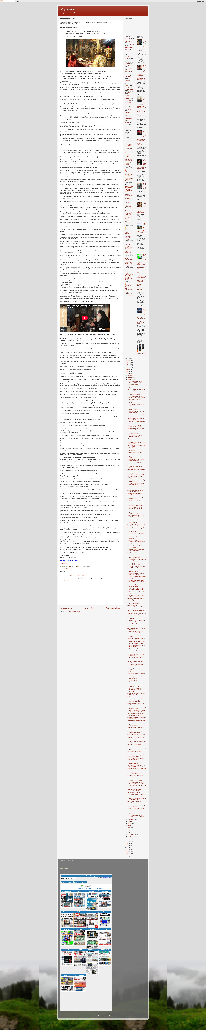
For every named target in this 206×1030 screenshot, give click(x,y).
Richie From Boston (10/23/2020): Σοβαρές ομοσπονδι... (136, 704)
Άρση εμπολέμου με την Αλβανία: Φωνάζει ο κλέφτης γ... (135, 665)
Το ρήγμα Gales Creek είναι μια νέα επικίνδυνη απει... (136, 646)
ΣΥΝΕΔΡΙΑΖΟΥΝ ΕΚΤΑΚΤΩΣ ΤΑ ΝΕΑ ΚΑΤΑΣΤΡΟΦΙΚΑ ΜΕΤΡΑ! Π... (136, 541)
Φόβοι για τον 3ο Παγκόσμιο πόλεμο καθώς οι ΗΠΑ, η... (136, 769)
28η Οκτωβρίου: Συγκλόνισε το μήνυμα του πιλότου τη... (135, 553)
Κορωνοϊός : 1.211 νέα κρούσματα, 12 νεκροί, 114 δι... (136, 497)
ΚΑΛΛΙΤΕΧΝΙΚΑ (129, 77)
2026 (127, 360)
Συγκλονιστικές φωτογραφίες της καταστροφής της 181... (135, 685)
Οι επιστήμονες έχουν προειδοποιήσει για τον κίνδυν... (136, 473)
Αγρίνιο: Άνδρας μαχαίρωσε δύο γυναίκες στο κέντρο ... (135, 658)
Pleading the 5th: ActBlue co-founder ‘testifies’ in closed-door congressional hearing (129, 263)
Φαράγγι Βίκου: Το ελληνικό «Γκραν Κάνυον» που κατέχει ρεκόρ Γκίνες (129, 250)
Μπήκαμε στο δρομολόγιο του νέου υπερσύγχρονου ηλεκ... (136, 674)
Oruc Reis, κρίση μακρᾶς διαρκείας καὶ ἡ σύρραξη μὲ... (136, 599)
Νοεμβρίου (130, 377)
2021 (127, 371)
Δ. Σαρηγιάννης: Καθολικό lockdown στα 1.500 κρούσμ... (136, 560)
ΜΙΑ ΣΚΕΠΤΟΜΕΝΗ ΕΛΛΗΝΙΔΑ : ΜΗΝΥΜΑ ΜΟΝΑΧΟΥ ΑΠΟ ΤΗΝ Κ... (136, 581)
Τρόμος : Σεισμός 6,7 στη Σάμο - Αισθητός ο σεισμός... (135, 436)
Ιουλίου (130, 823)
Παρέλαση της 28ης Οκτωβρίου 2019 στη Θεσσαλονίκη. (135, 563)
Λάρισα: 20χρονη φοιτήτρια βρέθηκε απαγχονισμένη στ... (136, 450)
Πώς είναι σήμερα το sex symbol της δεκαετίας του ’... (136, 534)
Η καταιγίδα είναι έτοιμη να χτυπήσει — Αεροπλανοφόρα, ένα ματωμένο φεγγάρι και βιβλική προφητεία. (141, 137)
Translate (130, 134)
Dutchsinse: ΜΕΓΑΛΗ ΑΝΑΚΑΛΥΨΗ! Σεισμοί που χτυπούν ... (136, 614)
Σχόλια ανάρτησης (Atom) (73, 611)
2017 (127, 843)
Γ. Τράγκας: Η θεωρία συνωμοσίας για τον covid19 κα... (136, 621)
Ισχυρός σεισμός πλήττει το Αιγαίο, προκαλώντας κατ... (136, 432)
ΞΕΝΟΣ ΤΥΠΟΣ (129, 89)
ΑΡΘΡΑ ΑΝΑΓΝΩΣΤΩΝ (128, 41)
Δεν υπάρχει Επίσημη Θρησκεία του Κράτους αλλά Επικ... (136, 629)
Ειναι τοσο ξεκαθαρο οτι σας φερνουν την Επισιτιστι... (134, 585)
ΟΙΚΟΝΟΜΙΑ (128, 92)
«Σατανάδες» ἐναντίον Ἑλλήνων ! (135, 543)
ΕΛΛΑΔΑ (127, 63)
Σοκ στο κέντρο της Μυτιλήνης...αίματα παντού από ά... (136, 682)
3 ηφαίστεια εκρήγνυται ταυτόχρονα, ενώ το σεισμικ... (136, 735)
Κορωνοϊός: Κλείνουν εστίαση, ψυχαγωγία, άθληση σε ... (135, 393)
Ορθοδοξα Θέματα (128, 286)
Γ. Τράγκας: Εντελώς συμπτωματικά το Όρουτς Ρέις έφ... (136, 799)
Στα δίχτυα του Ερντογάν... (134, 792)
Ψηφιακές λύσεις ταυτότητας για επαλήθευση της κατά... (135, 809)
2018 (127, 841)
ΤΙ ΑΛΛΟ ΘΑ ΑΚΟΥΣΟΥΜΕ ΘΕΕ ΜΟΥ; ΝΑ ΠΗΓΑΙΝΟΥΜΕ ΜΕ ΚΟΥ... (135, 509)
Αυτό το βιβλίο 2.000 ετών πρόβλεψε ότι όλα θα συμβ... (136, 694)
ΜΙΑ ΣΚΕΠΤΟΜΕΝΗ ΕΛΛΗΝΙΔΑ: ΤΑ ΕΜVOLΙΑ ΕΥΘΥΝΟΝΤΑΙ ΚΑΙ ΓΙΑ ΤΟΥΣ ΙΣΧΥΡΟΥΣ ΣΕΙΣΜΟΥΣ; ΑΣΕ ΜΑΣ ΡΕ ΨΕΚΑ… (141, 316)
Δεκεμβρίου (131, 375)
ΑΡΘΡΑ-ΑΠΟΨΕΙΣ (69, 568)
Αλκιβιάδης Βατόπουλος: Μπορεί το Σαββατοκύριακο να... (136, 460)
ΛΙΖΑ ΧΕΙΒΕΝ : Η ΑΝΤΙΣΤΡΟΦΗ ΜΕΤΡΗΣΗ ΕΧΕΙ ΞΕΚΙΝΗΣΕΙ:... (135, 589)
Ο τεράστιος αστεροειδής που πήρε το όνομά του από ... (136, 525)
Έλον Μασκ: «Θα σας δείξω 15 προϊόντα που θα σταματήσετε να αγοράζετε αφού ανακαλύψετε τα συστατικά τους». (141, 72)
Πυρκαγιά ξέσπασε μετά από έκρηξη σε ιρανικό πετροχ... (136, 707)
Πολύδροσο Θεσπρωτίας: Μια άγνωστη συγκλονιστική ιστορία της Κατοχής (128, 236)
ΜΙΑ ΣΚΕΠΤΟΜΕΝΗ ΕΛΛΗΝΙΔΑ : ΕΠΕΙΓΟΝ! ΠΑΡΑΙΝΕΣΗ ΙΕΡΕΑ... (136, 783)
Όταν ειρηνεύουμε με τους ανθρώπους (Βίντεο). (129, 290)
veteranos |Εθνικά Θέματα (128, 155)
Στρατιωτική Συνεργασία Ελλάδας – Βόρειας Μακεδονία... (136, 408)
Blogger (111, 1016)
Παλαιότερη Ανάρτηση (113, 608)
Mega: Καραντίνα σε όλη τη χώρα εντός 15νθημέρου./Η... (135, 516)
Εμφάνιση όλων (131, 295)
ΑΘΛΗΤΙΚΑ (127, 38)
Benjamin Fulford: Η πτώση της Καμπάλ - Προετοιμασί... (135, 776)
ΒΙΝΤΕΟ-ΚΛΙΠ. (128, 53)
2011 (127, 856)
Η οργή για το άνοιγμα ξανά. (134, 519)
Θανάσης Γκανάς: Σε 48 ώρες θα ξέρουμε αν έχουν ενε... (135, 419)
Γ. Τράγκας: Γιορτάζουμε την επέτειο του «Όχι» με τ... (136, 577)
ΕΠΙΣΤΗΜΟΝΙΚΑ (129, 68)
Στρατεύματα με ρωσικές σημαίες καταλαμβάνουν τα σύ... (135, 731)
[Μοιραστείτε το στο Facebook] (88, 566)
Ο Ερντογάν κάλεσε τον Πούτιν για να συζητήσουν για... (136, 570)
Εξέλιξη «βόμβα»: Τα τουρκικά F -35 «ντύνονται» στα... (136, 677)
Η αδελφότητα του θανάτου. (134, 648)
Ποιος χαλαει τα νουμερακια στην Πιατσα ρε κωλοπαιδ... (135, 790)
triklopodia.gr (64, 563)
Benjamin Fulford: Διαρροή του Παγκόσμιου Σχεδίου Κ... (135, 700)
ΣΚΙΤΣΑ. (127, 106)
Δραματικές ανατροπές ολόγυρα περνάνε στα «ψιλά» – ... (135, 491)
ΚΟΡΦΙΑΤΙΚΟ (128, 82)
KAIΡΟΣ (127, 122)
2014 (127, 849)
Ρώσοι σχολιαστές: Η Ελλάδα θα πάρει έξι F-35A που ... (135, 463)
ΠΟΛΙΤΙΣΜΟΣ (128, 102)
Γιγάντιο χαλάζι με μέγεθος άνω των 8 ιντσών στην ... (136, 422)
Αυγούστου (131, 821)
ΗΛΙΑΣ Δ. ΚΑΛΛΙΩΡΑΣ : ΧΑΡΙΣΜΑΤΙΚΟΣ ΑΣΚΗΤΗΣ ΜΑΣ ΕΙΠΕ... (136, 386)
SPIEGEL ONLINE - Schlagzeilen (128, 173)
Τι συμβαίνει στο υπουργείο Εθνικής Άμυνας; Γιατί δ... (136, 748)
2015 (127, 847)
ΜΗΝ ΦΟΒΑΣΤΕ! (131, 671)
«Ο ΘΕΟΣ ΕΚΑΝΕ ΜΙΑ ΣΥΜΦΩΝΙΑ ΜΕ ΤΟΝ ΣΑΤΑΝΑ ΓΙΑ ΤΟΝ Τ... (136, 738)
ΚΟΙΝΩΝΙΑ (127, 80)
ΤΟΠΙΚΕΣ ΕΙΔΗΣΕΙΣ (127, 116)
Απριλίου (130, 830)
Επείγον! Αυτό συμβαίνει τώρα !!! (135, 528)
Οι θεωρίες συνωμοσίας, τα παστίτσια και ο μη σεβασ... (135, 802)
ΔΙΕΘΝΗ (127, 58)
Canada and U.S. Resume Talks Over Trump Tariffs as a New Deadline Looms (129, 277)
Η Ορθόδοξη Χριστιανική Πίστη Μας (128, 213)
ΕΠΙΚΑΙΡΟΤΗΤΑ (129, 65)
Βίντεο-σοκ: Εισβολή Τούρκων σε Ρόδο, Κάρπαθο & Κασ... (135, 550)
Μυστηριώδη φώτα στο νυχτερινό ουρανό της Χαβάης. (135, 574)
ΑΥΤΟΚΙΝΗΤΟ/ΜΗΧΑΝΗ (128, 48)
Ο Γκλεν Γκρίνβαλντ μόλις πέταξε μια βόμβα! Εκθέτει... (136, 480)
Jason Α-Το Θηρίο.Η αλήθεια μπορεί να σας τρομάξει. (136, 805)
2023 (127, 367)
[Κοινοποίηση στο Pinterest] (89, 566)
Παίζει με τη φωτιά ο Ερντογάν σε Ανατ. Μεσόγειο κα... (135, 484)
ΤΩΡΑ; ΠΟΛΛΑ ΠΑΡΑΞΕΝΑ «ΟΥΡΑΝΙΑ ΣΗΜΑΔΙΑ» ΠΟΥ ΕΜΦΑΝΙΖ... (135, 690)
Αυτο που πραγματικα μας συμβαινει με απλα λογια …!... (136, 718)
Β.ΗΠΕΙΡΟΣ (128, 51)
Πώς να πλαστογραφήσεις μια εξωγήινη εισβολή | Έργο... (135, 425)
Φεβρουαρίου (131, 834)
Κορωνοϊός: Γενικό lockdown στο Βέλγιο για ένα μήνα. (135, 412)
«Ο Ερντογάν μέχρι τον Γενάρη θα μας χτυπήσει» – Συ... (136, 592)
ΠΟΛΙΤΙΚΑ (127, 100)
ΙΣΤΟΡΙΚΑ (127, 75)
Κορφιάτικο (68, 9)
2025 (127, 362)
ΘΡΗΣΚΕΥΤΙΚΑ (129, 71)
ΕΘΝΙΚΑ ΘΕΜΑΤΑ (129, 60)
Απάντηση (66, 580)
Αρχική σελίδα (89, 608)
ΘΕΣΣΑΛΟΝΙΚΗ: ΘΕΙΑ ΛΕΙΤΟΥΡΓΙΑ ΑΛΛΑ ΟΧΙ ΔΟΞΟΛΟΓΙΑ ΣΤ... (136, 714)
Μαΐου (129, 827)
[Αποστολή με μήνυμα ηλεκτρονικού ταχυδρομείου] (83, 566)
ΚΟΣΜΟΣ (127, 85)
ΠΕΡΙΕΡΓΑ (127, 99)
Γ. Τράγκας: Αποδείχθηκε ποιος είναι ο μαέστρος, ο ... (136, 456)
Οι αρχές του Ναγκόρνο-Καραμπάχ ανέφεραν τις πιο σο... (136, 470)
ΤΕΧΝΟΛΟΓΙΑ (128, 112)
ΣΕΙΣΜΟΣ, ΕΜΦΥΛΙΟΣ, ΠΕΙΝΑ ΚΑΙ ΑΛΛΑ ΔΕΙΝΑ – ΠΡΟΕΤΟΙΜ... (136, 711)
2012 (127, 853)
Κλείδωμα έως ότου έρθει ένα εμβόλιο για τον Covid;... (134, 745)
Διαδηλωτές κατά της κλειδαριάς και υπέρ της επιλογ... (136, 639)
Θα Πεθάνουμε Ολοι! (132, 626)
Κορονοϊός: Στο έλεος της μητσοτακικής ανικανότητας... (135, 501)
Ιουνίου (130, 825)
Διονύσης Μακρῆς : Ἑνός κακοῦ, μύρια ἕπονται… (135, 728)
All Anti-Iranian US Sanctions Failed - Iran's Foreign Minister (129, 146)
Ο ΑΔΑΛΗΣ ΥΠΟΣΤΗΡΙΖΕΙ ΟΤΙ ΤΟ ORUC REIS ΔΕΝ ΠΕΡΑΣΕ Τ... (136, 779)
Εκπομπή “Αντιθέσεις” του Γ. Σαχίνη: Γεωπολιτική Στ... (136, 390)
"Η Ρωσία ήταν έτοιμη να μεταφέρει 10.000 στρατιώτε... (136, 521)
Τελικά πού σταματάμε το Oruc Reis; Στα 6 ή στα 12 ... (136, 721)
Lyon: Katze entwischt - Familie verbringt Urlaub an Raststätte (129, 178)
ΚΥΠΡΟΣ (127, 87)
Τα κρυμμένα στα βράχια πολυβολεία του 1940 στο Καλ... (136, 567)
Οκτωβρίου (131, 379)
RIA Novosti (128, 143)
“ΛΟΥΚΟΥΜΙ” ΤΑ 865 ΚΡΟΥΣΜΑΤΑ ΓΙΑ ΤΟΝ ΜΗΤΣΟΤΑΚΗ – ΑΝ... (136, 766)
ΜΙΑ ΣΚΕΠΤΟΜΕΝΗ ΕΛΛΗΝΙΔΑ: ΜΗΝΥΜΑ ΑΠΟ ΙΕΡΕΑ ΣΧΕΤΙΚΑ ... (136, 397)
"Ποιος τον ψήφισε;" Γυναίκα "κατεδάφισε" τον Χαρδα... (134, 494)
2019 (127, 839)
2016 (127, 845)
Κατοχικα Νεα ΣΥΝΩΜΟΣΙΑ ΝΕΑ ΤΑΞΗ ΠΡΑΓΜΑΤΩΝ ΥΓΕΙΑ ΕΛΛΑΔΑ (129, 190)
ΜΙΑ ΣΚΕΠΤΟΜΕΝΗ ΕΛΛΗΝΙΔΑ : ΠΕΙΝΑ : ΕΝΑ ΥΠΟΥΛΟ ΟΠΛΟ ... (136, 816)
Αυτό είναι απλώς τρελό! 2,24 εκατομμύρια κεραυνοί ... (134, 602)
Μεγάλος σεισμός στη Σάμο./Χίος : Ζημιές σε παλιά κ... (136, 429)
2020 (127, 373)
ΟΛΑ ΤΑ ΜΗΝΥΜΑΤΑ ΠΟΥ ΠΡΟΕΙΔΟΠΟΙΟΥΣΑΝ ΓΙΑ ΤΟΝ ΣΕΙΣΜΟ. (135, 401)
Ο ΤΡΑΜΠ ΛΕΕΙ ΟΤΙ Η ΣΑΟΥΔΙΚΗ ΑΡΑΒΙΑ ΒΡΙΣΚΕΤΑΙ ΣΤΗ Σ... (136, 642)
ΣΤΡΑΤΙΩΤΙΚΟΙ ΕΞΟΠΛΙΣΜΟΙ (128, 108)
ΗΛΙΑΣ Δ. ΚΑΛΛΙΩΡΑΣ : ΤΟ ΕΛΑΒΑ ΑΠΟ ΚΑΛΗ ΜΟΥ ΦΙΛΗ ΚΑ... (136, 795)
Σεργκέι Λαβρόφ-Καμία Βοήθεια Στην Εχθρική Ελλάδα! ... (136, 446)
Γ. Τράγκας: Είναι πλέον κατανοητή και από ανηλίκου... (136, 725)
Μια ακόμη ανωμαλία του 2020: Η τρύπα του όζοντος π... (135, 773)
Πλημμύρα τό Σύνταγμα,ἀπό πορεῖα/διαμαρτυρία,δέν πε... (136, 443)
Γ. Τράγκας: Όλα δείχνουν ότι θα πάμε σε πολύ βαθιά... (135, 487)
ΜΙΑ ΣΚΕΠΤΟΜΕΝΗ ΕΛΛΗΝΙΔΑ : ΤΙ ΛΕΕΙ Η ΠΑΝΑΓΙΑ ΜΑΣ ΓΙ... (136, 382)
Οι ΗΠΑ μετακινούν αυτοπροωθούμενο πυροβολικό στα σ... (136, 607)
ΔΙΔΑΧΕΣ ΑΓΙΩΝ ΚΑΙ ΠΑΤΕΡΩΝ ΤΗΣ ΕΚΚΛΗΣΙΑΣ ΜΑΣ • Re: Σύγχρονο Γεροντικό (129, 220)
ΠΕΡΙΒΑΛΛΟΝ (128, 95)
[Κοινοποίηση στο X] (86, 566)
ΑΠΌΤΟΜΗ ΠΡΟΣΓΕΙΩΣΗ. (144, 187)
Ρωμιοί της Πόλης (128, 245)
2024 (127, 365)
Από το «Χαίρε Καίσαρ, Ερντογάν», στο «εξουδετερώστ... (136, 546)
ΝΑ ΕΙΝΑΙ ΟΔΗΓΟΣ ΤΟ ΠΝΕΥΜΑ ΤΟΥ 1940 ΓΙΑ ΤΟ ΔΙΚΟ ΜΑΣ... (135, 504)
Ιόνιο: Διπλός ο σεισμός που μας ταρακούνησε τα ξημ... (135, 759)
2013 (127, 851)
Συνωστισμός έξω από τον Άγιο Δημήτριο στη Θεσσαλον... (135, 632)
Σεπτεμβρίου (131, 819)
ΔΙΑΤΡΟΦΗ (127, 56)
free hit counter (64, 868)
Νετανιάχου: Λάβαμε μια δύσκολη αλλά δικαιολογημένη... (135, 477)
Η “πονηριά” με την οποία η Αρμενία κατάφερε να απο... (136, 596)
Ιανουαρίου (131, 836)
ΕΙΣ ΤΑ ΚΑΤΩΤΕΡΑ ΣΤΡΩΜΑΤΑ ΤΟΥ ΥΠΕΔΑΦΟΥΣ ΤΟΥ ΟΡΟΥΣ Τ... (136, 786)
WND (126, 258)
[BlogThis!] (85, 566)
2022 (127, 369)
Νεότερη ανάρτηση (66, 608)
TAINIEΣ (127, 124)
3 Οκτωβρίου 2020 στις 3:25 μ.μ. (78, 575)
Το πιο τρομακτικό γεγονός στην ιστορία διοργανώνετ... (135, 530)
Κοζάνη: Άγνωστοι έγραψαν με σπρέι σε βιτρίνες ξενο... (136, 405)
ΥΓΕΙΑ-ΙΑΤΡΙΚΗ (129, 119)
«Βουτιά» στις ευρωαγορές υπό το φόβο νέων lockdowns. (136, 557)
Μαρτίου (130, 832)
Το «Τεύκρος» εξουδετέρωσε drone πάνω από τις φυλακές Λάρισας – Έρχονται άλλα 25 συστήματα (129, 162)
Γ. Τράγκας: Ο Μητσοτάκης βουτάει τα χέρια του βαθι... (136, 762)
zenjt (139, 351)
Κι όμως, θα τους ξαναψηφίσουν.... (136, 623)
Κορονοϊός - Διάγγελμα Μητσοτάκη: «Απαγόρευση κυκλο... (136, 755)
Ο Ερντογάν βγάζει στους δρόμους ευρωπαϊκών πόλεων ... (136, 512)
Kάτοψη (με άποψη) (128, 230)
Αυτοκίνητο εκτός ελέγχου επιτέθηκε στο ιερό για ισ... (136, 415)
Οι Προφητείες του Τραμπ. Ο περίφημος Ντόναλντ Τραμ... (135, 697)
